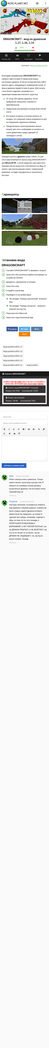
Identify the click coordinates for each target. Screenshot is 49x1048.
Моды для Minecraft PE (38, 65)
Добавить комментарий (14, 465)
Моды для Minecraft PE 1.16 (12, 351)
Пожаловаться (39, 59)
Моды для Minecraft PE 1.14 (12, 356)
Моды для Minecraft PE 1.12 (12, 365)
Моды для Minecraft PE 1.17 (12, 347)
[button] (4, 429)
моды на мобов (32, 365)
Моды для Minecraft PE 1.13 (12, 360)
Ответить (12, 496)
